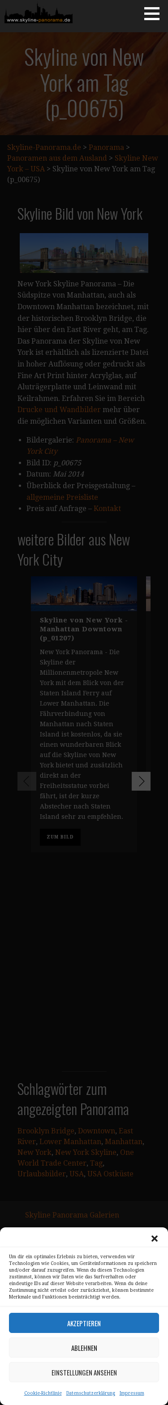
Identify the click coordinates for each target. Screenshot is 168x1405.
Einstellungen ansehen (84, 1372)
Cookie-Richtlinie (43, 1393)
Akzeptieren (84, 1323)
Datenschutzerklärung (90, 1393)
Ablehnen (84, 1348)
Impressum (132, 1393)
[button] (154, 1238)
